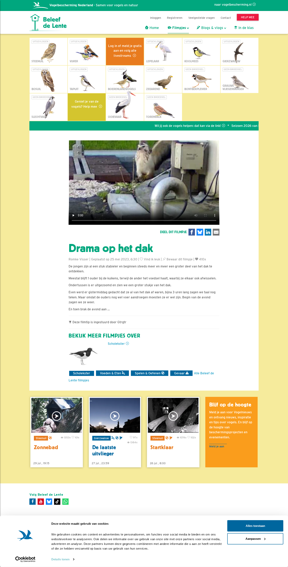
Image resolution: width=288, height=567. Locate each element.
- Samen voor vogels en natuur (93, 5)
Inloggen (155, 17)
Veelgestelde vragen (201, 17)
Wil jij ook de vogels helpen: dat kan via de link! (173, 126)
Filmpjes (178, 28)
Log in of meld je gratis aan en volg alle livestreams (125, 51)
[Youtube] (41, 501)
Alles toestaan (255, 525)
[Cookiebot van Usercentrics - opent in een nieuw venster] (25, 559)
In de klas (245, 28)
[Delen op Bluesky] (200, 232)
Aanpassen (253, 538)
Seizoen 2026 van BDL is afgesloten (243, 126)
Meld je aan (216, 446)
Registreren (174, 17)
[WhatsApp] (65, 501)
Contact (226, 17)
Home (154, 28)
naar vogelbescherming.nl (233, 4)
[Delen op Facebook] (191, 232)
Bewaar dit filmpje (179, 259)
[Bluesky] (49, 501)
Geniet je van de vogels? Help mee (85, 104)
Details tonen (60, 559)
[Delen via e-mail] (216, 232)
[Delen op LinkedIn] (208, 232)
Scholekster (116, 344)
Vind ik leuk (151, 259)
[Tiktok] (57, 501)
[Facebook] (32, 501)
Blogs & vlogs (211, 28)
